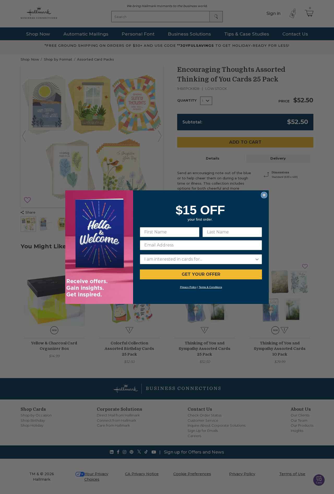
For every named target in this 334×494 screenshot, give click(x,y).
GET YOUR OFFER (201, 274)
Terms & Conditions (210, 287)
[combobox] (199, 259)
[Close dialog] (264, 195)
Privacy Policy (188, 287)
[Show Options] (257, 259)
